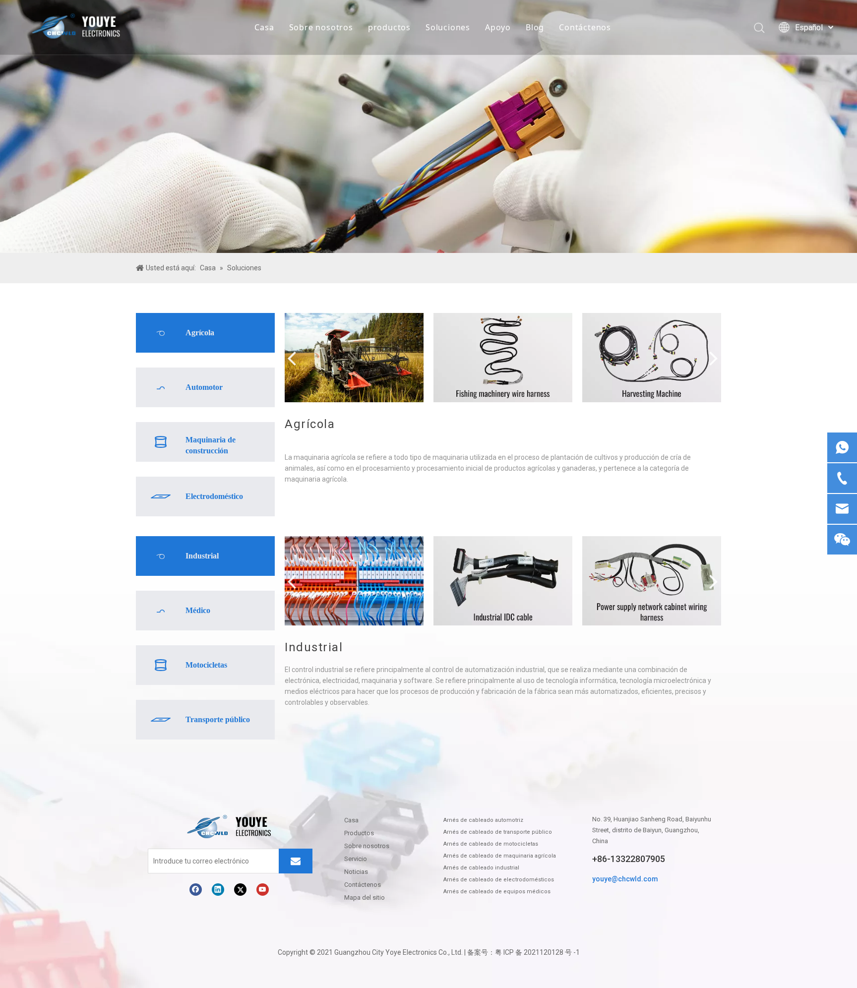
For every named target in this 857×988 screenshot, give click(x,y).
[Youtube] (262, 889)
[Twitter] (240, 889)
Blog (535, 27)
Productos (359, 833)
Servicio (355, 859)
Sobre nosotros (321, 27)
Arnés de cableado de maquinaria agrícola (499, 856)
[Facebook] (195, 889)
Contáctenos (585, 27)
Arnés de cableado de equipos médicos (497, 891)
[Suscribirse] (295, 861)
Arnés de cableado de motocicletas (490, 844)
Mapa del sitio (364, 897)
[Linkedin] (218, 889)
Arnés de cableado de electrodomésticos (498, 879)
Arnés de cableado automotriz (483, 820)
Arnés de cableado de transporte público (497, 832)
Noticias (356, 871)
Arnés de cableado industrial (481, 867)
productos (389, 27)
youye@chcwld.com (625, 879)
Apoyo (498, 27)
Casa (264, 27)
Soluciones (448, 27)
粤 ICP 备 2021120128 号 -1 (537, 952)
